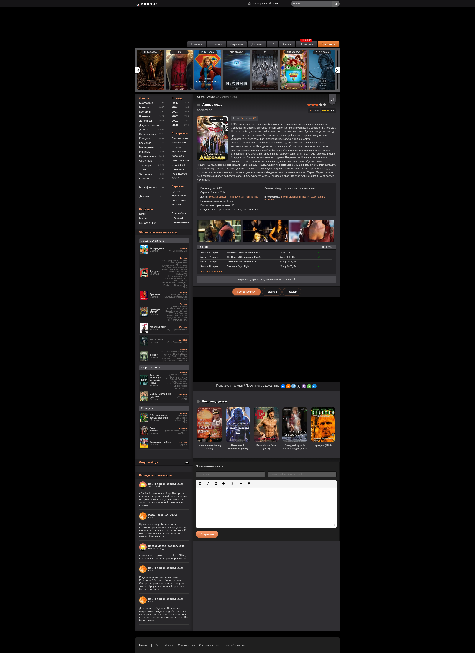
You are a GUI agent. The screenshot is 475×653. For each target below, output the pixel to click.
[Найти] (336, 4)
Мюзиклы (144, 151)
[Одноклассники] (288, 386)
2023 (175, 111)
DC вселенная (148, 222)
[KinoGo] (146, 3)
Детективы (145, 120)
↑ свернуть (326, 247)
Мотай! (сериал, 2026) (162, 514)
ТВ (272, 44)
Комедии (144, 138)
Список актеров (186, 645)
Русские (176, 146)
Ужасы (143, 169)
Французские (180, 173)
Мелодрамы (146, 147)
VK (157, 645)
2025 (175, 102)
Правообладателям (235, 645)
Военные (144, 116)
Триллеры (145, 165)
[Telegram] (293, 386)
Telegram (168, 645)
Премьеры (328, 44)
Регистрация (260, 3)
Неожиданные (180, 222)
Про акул (177, 217)
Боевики (213, 196)
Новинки (216, 44)
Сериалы (236, 44)
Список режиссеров (209, 645)
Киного (143, 645)
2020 (175, 125)
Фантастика (251, 196)
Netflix (142, 213)
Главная (196, 44)
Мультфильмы (148, 187)
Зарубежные (179, 199)
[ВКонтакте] (283, 386)
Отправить (207, 534)
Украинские (179, 151)
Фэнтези (144, 178)
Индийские (178, 164)
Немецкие (178, 169)
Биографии (146, 102)
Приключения (236, 196)
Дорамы (256, 44)
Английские (179, 142)
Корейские (178, 155)
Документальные (149, 125)
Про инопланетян (291, 196)
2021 (175, 120)
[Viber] (304, 386)
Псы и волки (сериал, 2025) (166, 483)
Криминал (145, 142)
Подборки (306, 43)
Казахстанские (180, 160)
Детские (144, 196)
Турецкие (177, 204)
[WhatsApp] (309, 386)
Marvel (143, 218)
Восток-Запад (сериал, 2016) (167, 545)
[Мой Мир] (314, 386)
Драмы (223, 196)
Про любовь (179, 213)
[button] (200, 483)
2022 (175, 116)
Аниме (287, 44)
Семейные (145, 160)
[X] (299, 386)
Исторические (147, 133)
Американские (180, 138)
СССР (175, 178)
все (187, 462)
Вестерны (145, 111)
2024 (175, 107)
